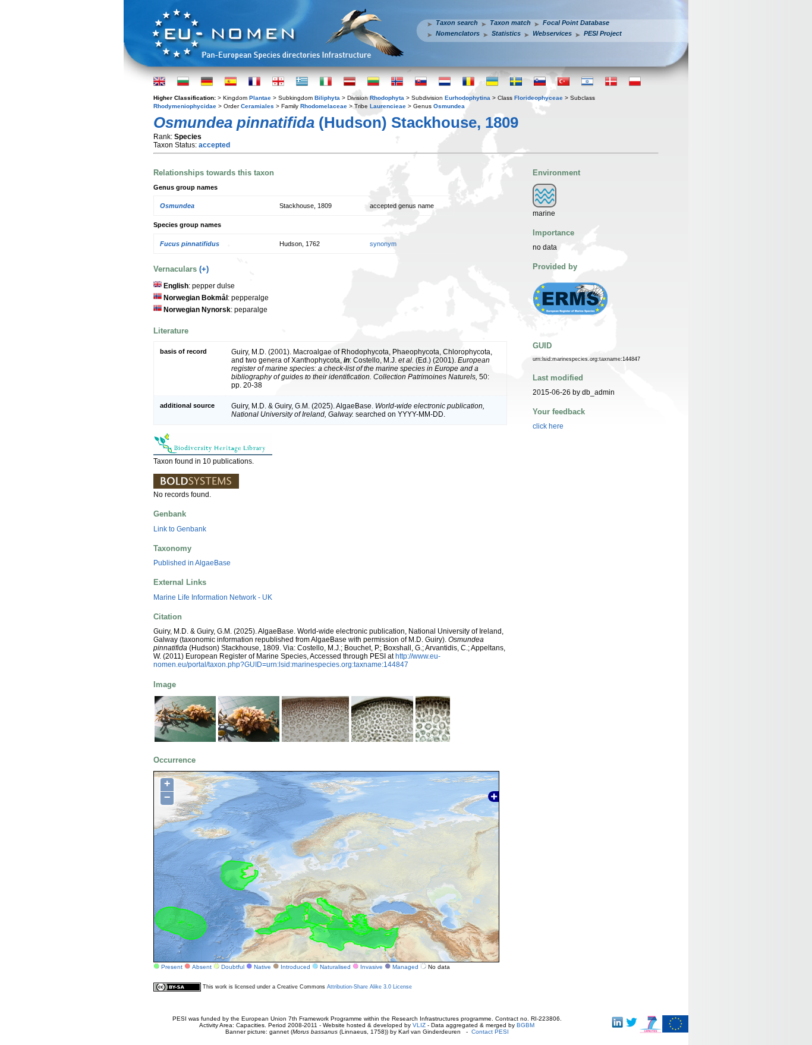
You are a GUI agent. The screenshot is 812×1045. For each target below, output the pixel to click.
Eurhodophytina (467, 98)
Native (262, 967)
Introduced (295, 967)
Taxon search (457, 22)
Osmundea (449, 106)
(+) (204, 269)
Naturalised (335, 967)
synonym (383, 243)
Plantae (260, 98)
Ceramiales (257, 106)
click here (548, 426)
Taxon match (510, 22)
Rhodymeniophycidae (184, 106)
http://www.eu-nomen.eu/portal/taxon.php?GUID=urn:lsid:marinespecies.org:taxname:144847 (296, 660)
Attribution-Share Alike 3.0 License (369, 986)
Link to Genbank (179, 529)
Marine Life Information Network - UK (212, 597)
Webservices (552, 33)
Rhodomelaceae (323, 106)
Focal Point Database (576, 22)
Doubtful (232, 967)
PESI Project (603, 33)
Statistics (506, 33)
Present (171, 967)
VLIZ (419, 1025)
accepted (214, 145)
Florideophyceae (538, 98)
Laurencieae (388, 106)
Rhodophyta (387, 98)
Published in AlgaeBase (192, 563)
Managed (405, 967)
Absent (202, 967)
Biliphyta (327, 98)
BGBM (525, 1025)
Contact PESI (490, 1031)
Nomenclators (458, 33)
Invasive (371, 967)
